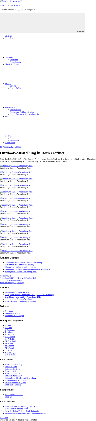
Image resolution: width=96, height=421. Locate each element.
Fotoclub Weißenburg (13, 376)
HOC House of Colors (14, 395)
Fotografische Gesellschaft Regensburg (20, 378)
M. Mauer (17, 147)
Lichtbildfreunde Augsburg (15, 382)
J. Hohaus (9, 332)
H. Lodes (8, 328)
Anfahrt (13, 138)
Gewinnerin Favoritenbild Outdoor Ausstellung (23, 262)
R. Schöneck (10, 355)
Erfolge (8, 83)
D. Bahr (8, 325)
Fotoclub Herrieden (12, 369)
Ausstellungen (15, 62)
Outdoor (29, 278)
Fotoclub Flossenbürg (13, 364)
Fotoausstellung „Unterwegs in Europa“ (20, 301)
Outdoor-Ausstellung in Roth (11, 280)
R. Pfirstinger (10, 352)
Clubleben (9, 57)
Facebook (9, 311)
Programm (14, 60)
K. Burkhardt (10, 334)
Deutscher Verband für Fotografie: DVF (21, 406)
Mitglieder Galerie (12, 64)
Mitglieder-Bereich (12, 313)
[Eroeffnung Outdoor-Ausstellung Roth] (16, 166)
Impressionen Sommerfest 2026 (17, 292)
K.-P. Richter (10, 339)
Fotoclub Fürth (11, 367)
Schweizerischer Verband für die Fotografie (22, 411)
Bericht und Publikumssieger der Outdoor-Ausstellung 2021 (28, 269)
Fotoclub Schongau (12, 373)
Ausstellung (4, 278)
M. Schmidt (9, 346)
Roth (34, 278)
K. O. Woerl (10, 337)
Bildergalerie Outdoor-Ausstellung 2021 (21, 271)
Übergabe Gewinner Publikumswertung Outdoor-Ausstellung (29, 295)
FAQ (7, 116)
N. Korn (8, 350)
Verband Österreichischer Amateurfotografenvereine (25, 413)
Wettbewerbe (10, 107)
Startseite (8, 36)
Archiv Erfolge (16, 88)
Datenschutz (10, 143)
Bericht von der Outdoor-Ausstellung (19, 265)
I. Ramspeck (10, 330)
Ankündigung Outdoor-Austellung (18, 299)
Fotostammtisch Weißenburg (16, 380)
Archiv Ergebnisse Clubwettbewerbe (24, 114)
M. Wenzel (9, 348)
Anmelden (4, 417)
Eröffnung (13, 278)
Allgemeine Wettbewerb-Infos (22, 112)
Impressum (14, 140)
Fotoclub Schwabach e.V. (10, 5)
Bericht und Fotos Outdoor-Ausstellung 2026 (23, 297)
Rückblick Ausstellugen (14, 316)
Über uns (8, 136)
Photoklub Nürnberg (13, 385)
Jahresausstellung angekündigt (12, 283)
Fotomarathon (15, 110)
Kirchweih (22, 278)
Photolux (8, 397)
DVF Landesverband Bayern (16, 409)
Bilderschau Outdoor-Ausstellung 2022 (20, 267)
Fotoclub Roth (10, 371)
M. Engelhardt (10, 341)
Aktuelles (8, 38)
